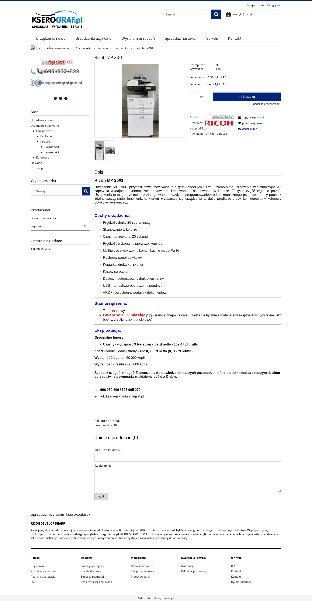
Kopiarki (45, 141)
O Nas (235, 566)
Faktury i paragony (92, 566)
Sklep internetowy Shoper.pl (156, 598)
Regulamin (37, 566)
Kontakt (236, 571)
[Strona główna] (57, 18)
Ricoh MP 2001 (42, 248)
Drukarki (46, 136)
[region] (60, 77)
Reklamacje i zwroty (193, 571)
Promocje (37, 168)
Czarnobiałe (44, 131)
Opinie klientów (241, 582)
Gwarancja (187, 566)
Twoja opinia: (103, 465)
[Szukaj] (216, 14)
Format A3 (52, 152)
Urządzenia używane (45, 125)
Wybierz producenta (43, 218)
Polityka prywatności (44, 571)
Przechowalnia (140, 576)
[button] (250, 117)
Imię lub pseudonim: (107, 450)
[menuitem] (50, 38)
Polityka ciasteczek (43, 576)
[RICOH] (219, 123)
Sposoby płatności (92, 576)
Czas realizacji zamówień (96, 582)
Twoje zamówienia (142, 571)
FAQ (33, 582)
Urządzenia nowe (42, 120)
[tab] (55, 98)
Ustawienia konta (142, 566)
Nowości (36, 162)
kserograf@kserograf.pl (125, 396)
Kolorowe (42, 157)
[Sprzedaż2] (60, 77)
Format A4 (52, 147)
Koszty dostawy (91, 571)
